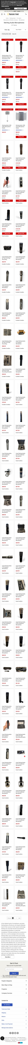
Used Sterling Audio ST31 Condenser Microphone (20, 399)
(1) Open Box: (19, 69)
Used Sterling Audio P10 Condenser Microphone (20, 286)
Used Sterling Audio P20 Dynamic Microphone (6, 286)
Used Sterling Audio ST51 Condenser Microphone (20, 314)
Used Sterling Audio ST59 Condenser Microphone (6, 848)
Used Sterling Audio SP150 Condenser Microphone (20, 539)
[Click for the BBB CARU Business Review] (20, 1042)
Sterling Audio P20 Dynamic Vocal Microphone (20, 94)
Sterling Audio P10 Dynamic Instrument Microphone (6, 94)
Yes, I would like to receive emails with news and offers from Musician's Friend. (14, 976)
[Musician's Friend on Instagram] (17, 1033)
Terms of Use (19, 5)
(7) (9, 130)
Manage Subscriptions (7, 1027)
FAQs (3, 1020)
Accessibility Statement (20, 1040)
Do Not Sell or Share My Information (9, 1037)
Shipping (4, 1012)
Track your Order (6, 1009)
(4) (22, 97)
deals (14, 11)
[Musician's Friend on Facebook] (10, 1033)
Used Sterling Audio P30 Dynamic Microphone (6, 192)
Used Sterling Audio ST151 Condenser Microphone (20, 258)
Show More (7, 957)
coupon (18, 11)
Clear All (14, 34)
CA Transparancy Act (7, 1040)
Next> (19, 918)
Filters (6, 29)
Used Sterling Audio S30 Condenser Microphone (6, 904)
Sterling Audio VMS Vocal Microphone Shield (20, 127)
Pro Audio (19, 18)
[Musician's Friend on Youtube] (15, 1033)
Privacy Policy (13, 2)
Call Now (8, 1004)
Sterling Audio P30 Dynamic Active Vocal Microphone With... (7, 57)
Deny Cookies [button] (7, 8)
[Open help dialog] (2, 1038)
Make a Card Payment (7, 1024)
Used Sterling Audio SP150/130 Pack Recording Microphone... (6, 258)
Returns (4, 1016)
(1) (22, 60)
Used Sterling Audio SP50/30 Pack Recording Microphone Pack (7, 371)
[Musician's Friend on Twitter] (13, 1033)
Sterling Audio (13, 18)
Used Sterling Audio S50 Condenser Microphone (6, 225)
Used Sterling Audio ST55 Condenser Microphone (6, 314)
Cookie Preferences (5, 6)
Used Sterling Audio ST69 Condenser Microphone (6, 159)
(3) (9, 60)
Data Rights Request (21, 1037)
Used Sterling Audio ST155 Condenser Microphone (20, 192)
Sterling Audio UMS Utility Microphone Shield (6, 127)
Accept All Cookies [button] (20, 8)
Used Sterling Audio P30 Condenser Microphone (6, 455)
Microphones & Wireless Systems (11, 20)
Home (7, 18)
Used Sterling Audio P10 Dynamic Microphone (20, 371)
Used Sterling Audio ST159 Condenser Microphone (20, 455)
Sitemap (13, 1040)
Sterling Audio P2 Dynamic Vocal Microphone (20, 57)
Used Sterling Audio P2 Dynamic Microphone (20, 342)
